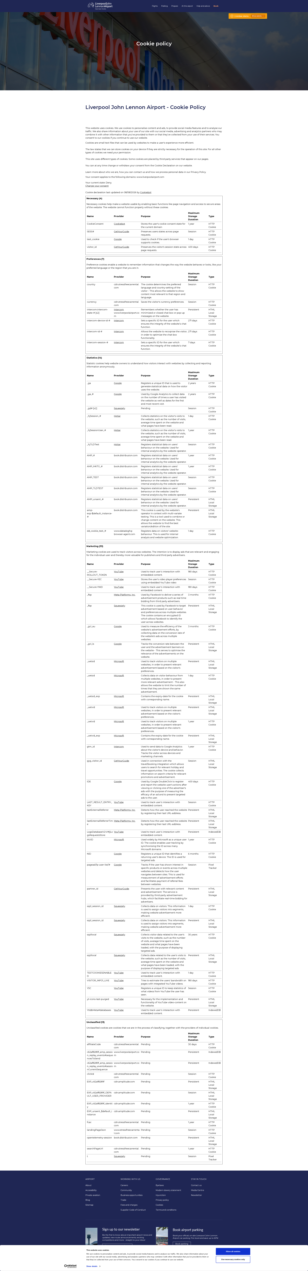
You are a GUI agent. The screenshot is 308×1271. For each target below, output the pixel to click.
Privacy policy (162, 1200)
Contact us (196, 1185)
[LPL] (119, 6)
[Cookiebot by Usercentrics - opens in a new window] (70, 1266)
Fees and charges (129, 1205)
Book (216, 6)
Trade (123, 1200)
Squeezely (119, 408)
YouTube (119, 571)
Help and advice (203, 6)
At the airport (187, 6)
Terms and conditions (166, 1210)
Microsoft (119, 661)
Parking (164, 6)
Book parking (181, 1244)
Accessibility (91, 1190)
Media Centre (197, 1190)
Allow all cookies (233, 1251)
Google (118, 239)
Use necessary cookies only (233, 1259)
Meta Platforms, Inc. (124, 594)
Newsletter (196, 1195)
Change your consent (97, 186)
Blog (87, 1200)
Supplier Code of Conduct (133, 1210)
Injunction (161, 1195)
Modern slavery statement (168, 1190)
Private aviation (92, 1195)
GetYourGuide (121, 231)
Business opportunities (131, 1195)
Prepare (174, 6)
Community (126, 1190)
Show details (91, 1266)
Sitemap (89, 1205)
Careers (124, 1185)
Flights (155, 6)
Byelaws (160, 1185)
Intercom (119, 309)
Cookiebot (145, 192)
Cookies (159, 1205)
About (88, 1185)
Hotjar (117, 416)
